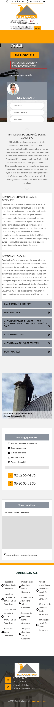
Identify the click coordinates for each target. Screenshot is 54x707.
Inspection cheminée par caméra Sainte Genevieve (10, 599)
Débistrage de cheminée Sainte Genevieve (27, 587)
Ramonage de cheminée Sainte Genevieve (44, 625)
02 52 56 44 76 (16, 1)
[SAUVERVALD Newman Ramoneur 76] (27, 12)
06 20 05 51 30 (36, 1)
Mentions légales (38, 701)
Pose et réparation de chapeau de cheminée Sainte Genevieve (44, 590)
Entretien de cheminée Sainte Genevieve (26, 618)
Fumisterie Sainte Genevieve (8, 632)
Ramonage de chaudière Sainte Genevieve (27, 603)
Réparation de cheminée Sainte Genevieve (45, 609)
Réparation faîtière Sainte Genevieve (10, 585)
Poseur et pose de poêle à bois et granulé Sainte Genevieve (10, 616)
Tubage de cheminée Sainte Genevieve (25, 634)
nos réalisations (24, 55)
